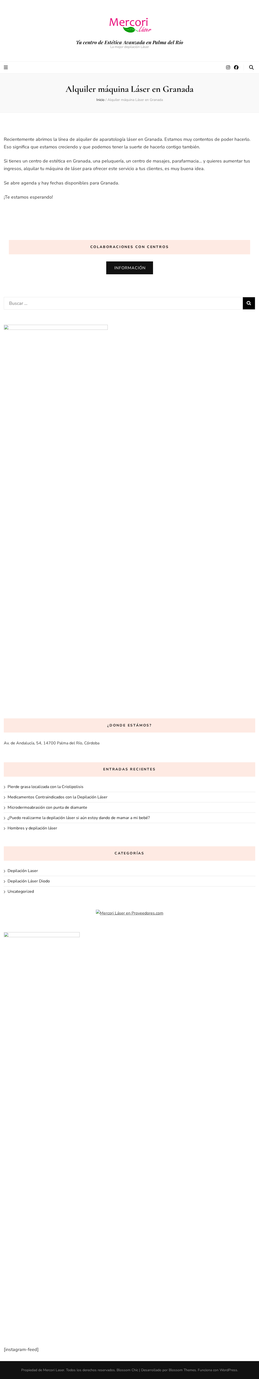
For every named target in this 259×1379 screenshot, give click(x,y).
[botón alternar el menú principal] (6, 67)
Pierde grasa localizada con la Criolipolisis (45, 787)
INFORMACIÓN (130, 268)
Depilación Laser (23, 871)
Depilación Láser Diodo (29, 881)
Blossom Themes (182, 1370)
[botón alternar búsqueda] (251, 67)
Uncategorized (21, 891)
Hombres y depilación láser (32, 828)
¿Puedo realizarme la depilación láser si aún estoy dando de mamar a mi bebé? (79, 818)
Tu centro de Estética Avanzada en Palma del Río (129, 42)
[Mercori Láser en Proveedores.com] (129, 913)
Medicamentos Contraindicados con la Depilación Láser (57, 797)
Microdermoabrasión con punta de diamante (47, 807)
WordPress (228, 1370)
